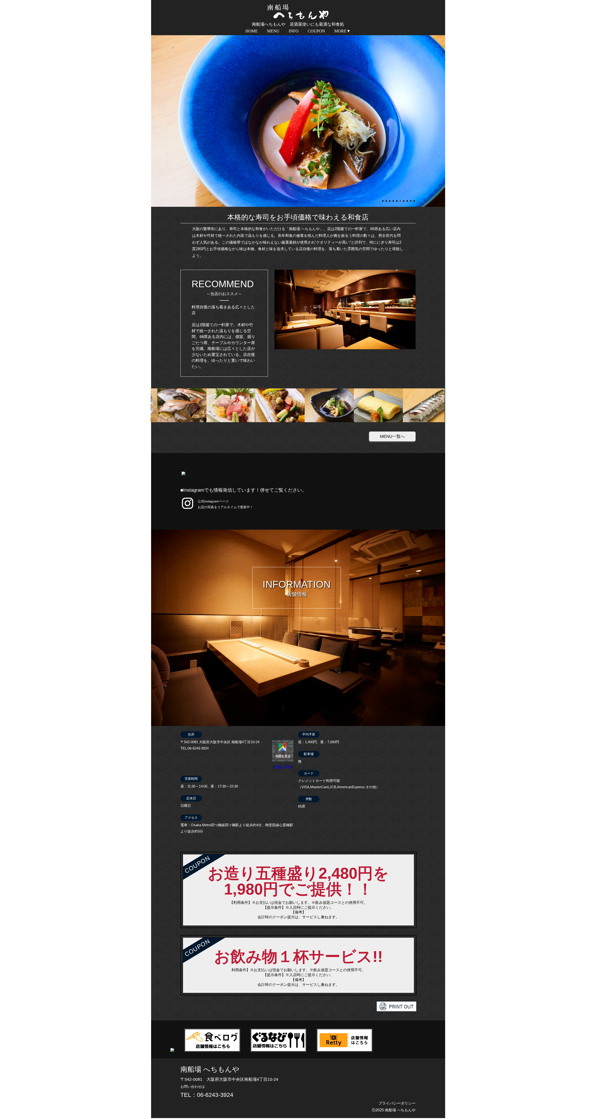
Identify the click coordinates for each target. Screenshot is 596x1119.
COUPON (316, 31)
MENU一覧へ (392, 436)
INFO (293, 31)
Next (153, 120)
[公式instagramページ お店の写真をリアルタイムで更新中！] (187, 509)
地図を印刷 (282, 767)
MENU (273, 31)
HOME (251, 31)
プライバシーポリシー (397, 1103)
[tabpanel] (298, 120)
